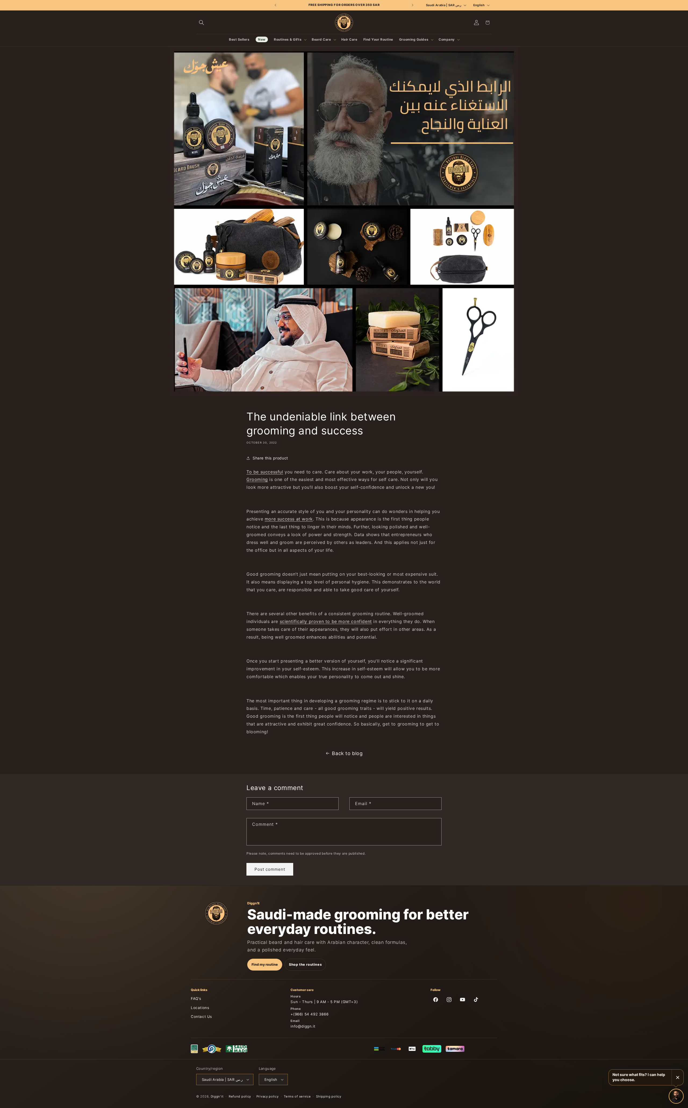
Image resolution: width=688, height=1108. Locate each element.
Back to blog (347, 753)
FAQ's (196, 998)
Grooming (257, 479)
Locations (200, 1008)
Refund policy (240, 1096)
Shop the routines (305, 964)
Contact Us (201, 1016)
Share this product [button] (270, 458)
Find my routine (265, 964)
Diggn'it (217, 1096)
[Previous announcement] (275, 5)
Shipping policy (328, 1096)
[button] (201, 22)
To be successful (264, 472)
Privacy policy (267, 1096)
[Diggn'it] (216, 913)
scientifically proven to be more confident (326, 621)
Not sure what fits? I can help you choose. (638, 1077)
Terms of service (297, 1096)
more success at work (289, 519)
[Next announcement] (412, 5)
